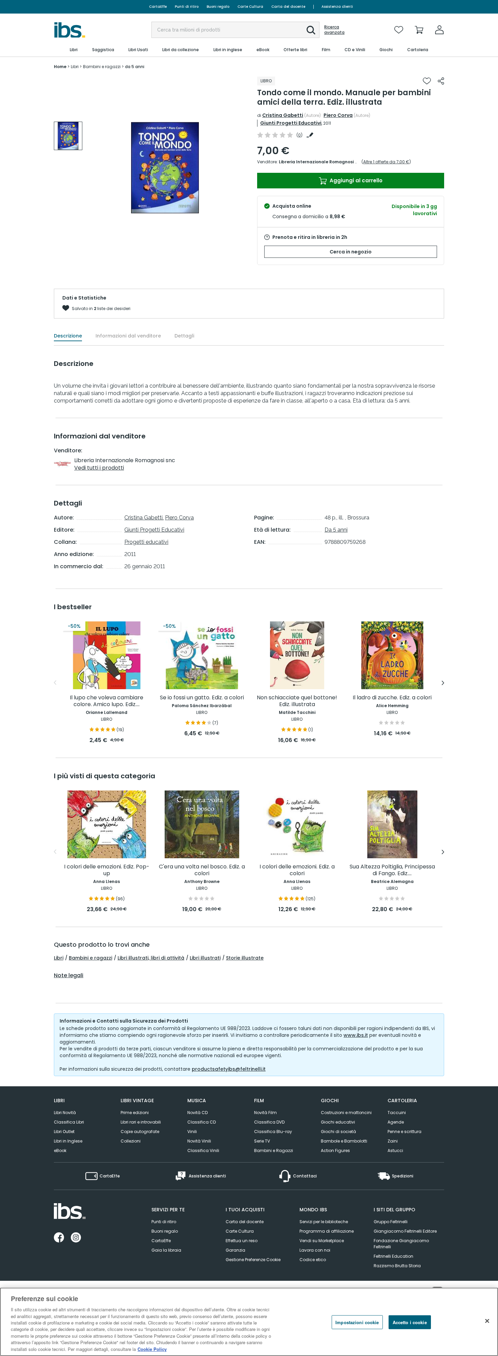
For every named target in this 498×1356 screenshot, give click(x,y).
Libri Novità (65, 1112)
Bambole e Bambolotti (344, 1141)
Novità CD (197, 1112)
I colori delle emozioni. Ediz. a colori (297, 870)
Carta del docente (288, 6)
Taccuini (397, 1112)
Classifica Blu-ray (273, 1131)
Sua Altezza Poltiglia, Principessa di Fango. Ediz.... (392, 870)
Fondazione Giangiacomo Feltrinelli (401, 1244)
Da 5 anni (336, 530)
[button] (311, 30)
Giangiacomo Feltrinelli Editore (405, 1231)
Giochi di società (338, 1131)
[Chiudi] (487, 1321)
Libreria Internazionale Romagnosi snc (320, 162)
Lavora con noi (314, 1250)
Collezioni (131, 1141)
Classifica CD (201, 1122)
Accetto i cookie (410, 1322)
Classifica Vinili (203, 1150)
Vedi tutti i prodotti (99, 468)
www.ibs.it (356, 1035)
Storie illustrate (245, 957)
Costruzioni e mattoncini (346, 1112)
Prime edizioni (135, 1112)
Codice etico (312, 1259)
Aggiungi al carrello (355, 180)
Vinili (192, 1131)
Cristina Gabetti (282, 115)
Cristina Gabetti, (144, 517)
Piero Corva (338, 115)
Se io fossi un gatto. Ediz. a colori (202, 697)
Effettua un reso (241, 1241)
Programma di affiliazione (326, 1231)
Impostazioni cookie (357, 1322)
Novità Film (265, 1112)
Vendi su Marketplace (321, 1241)
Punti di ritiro (187, 6)
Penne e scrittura (404, 1131)
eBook (60, 1150)
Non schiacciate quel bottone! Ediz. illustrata (297, 701)
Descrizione (68, 335)
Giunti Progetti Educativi (290, 123)
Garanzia (235, 1250)
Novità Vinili (199, 1141)
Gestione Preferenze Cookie (253, 1259)
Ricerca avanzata (334, 29)
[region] (249, 1322)
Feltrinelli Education (393, 1256)
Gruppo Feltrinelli (391, 1222)
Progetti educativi (146, 542)
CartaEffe (158, 6)
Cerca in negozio (351, 251)
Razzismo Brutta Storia (397, 1266)
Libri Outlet (64, 1131)
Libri (58, 957)
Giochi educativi (338, 1122)
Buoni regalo (218, 6)
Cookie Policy (152, 1349)
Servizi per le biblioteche (323, 1222)
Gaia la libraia (166, 1250)
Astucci (395, 1150)
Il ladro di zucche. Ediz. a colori (392, 697)
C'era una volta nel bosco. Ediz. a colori (202, 870)
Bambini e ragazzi (90, 957)
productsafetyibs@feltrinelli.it (229, 1069)
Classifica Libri (69, 1122)
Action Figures (335, 1150)
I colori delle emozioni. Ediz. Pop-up (106, 870)
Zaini (393, 1141)
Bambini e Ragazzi (273, 1150)
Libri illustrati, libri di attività (151, 957)
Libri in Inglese (68, 1141)
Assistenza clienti (337, 6)
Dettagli (184, 335)
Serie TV (262, 1141)
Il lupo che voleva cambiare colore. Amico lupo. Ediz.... (106, 701)
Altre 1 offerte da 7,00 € (386, 162)
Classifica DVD (269, 1122)
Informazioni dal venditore (128, 335)
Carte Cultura (250, 6)
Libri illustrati (205, 957)
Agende (396, 1122)
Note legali (68, 975)
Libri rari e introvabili (141, 1122)
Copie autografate (140, 1131)
